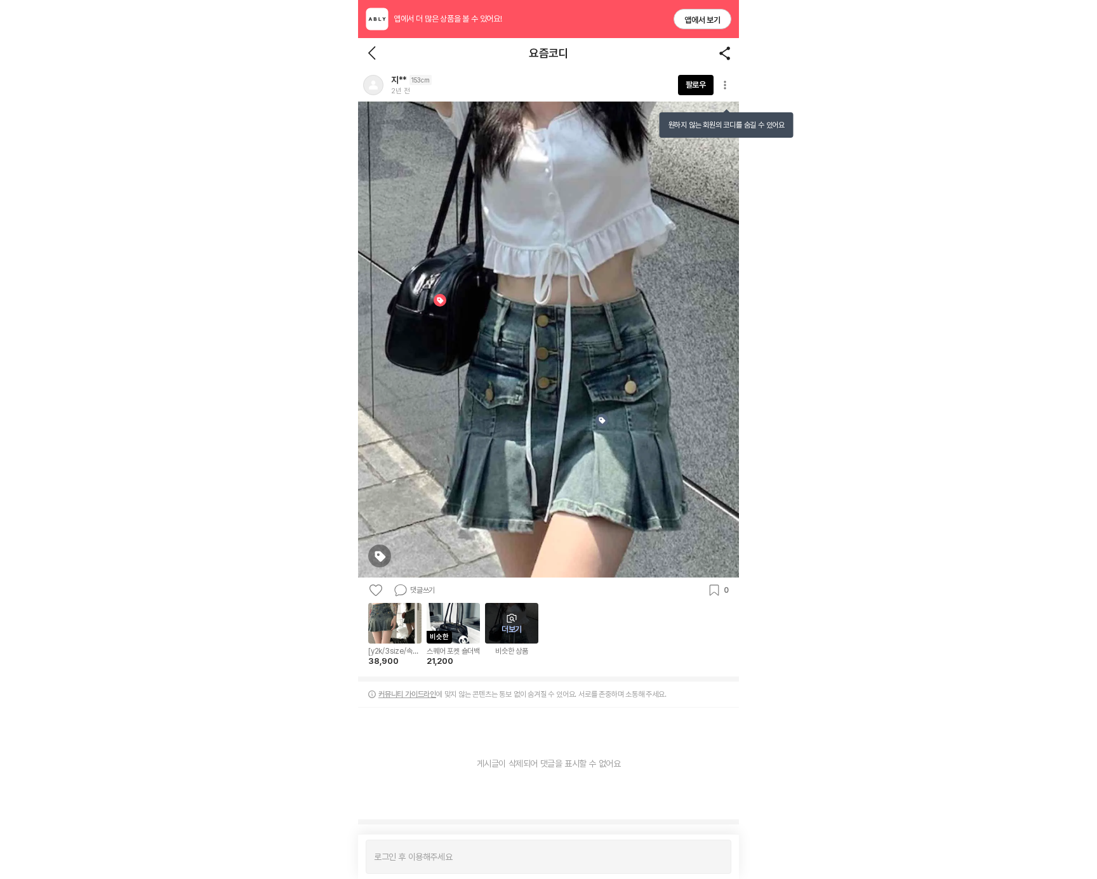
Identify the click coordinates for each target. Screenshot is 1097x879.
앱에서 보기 (702, 20)
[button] (373, 85)
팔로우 (696, 84)
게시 (715, 857)
